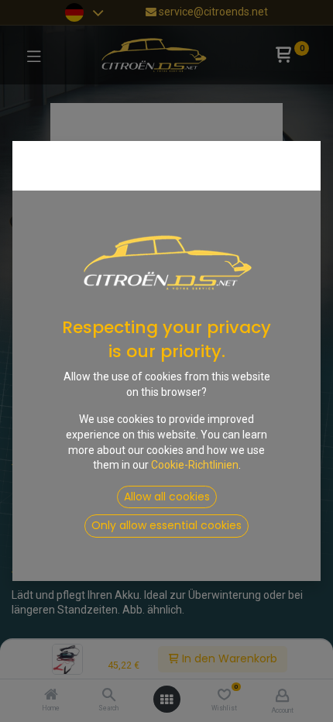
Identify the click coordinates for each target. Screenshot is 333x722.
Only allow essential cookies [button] (166, 525)
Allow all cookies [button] (167, 496)
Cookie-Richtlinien (195, 465)
